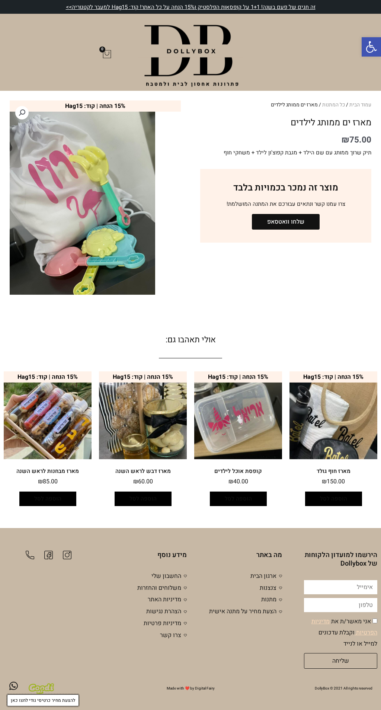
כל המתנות (333, 105)
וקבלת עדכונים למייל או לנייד (344, 632)
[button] (371, 47)
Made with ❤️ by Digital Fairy (191, 688)
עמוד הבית (360, 105)
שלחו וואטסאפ (285, 221)
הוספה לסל (333, 499)
